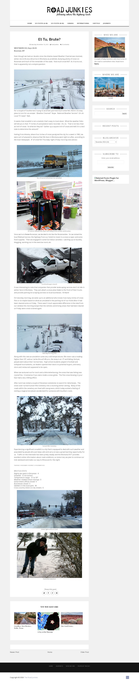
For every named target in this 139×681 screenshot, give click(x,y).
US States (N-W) (57, 23)
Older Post (85, 652)
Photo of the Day (84, 666)
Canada (70, 23)
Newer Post (14, 652)
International (83, 23)
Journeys (59, 666)
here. (96, 64)
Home (50, 652)
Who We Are (70, 666)
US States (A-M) (41, 23)
